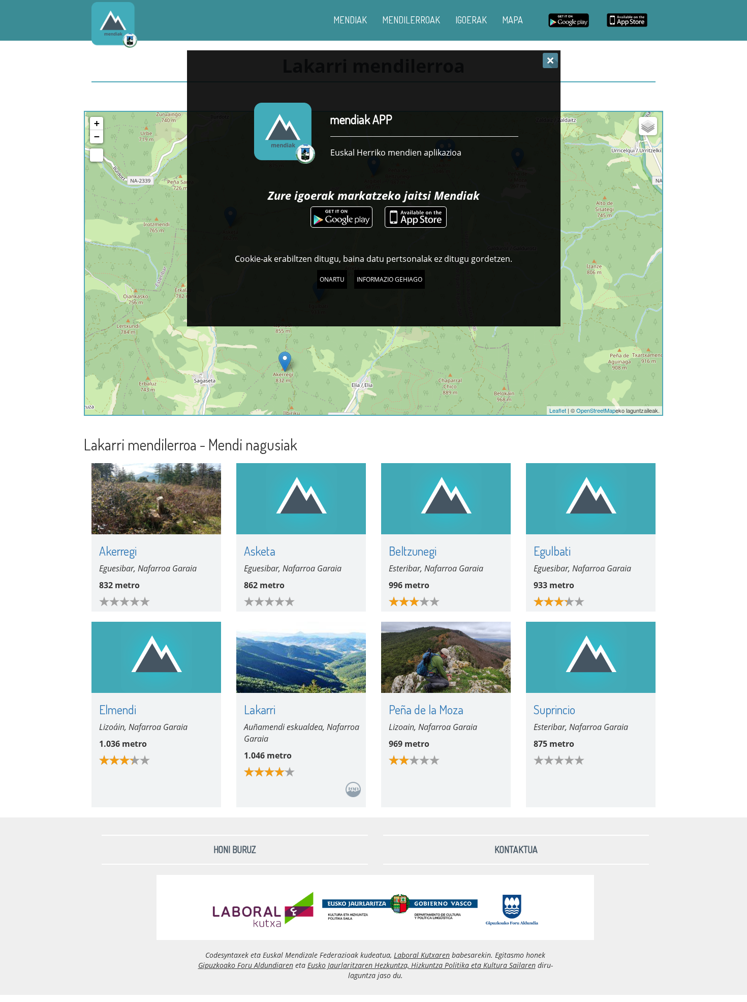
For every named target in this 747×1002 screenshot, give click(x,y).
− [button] (97, 136)
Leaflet (557, 410)
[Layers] (648, 126)
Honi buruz (234, 849)
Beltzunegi (413, 551)
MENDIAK (350, 20)
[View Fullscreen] (96, 155)
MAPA (512, 20)
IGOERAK (471, 20)
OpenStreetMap (595, 410)
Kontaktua (516, 849)
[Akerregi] (284, 361)
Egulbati (552, 551)
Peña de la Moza (426, 709)
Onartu (332, 279)
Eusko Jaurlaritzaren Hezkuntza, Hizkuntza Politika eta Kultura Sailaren (421, 965)
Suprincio (554, 709)
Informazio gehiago (389, 279)
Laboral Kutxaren (422, 955)
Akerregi (118, 551)
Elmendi (117, 709)
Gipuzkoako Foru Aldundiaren (245, 965)
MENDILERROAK (411, 20)
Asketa (259, 551)
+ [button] (97, 123)
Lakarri (259, 709)
